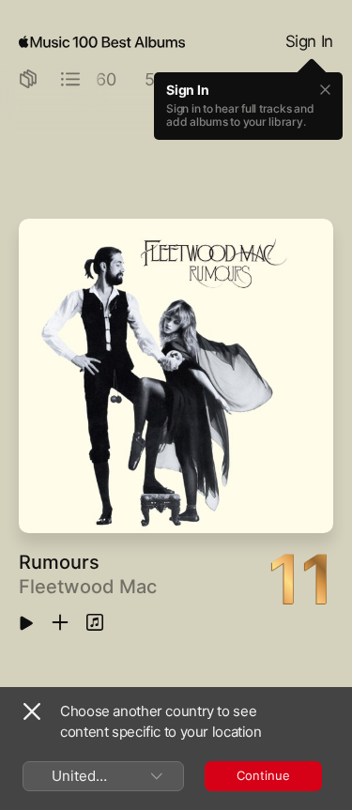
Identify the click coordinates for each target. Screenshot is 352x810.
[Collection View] (28, 80)
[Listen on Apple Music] (95, 623)
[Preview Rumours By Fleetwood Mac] (26, 624)
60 (106, 79)
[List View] (70, 80)
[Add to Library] (60, 623)
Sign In (309, 41)
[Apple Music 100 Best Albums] (102, 42)
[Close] (31, 711)
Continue (263, 775)
